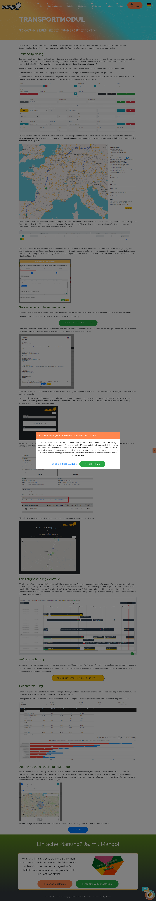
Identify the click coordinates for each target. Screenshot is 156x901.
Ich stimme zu (92, 464)
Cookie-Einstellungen (64, 464)
